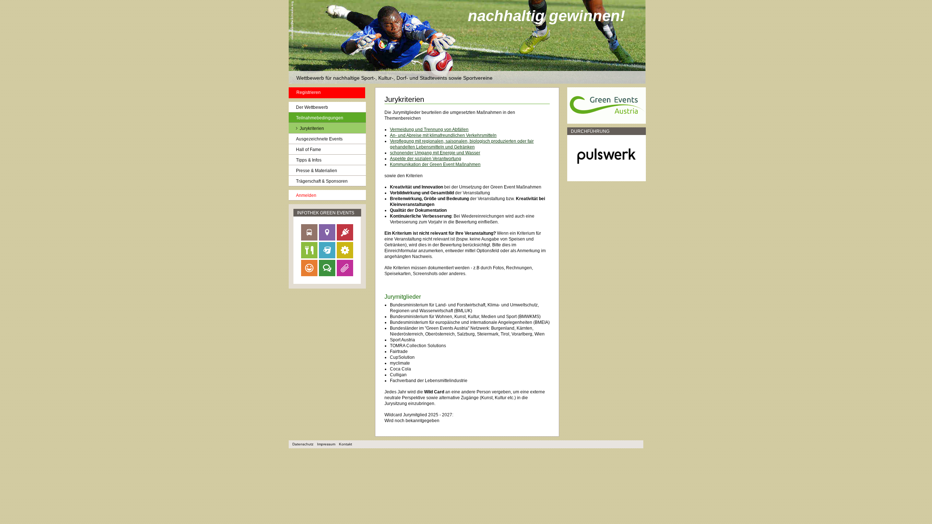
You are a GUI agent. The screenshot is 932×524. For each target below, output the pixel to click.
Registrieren (308, 92)
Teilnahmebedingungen (319, 117)
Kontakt (345, 444)
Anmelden (306, 195)
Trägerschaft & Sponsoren (322, 181)
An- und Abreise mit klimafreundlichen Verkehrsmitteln (443, 135)
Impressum (326, 444)
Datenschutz (302, 444)
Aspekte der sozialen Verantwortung (425, 158)
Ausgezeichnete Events (319, 139)
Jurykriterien (312, 128)
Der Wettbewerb (312, 107)
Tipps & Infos (308, 160)
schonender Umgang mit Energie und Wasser (435, 152)
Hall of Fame (308, 149)
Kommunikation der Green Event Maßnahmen (435, 164)
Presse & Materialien (316, 170)
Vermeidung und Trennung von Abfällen (429, 129)
